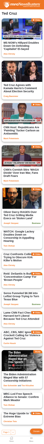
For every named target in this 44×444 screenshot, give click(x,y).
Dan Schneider (10, 385)
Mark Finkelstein (11, 138)
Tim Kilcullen (27, 385)
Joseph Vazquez (11, 223)
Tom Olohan (9, 246)
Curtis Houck (10, 343)
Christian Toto (10, 421)
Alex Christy (9, 54)
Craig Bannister (11, 96)
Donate (36, 431)
